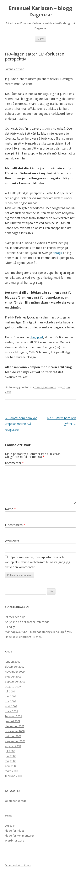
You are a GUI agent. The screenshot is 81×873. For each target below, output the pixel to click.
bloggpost (36, 337)
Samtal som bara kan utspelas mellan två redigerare (21, 424)
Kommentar (14, 463)
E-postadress (15, 525)
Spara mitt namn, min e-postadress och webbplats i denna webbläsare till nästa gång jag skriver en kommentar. (37, 562)
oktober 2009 (13, 676)
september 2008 (15, 741)
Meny (40, 38)
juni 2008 (10, 756)
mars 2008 (11, 771)
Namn (10, 509)
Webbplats (12, 541)
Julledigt (10, 627)
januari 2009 (12, 721)
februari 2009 (13, 716)
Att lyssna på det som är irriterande (27, 622)
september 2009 (15, 681)
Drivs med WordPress (18, 865)
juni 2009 (10, 696)
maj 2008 (10, 761)
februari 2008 (13, 776)
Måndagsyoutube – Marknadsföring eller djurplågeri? (38, 632)
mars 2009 (11, 711)
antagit (57, 253)
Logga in (10, 825)
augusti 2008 (13, 746)
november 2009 (15, 671)
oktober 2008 (13, 736)
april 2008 (11, 766)
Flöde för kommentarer (19, 835)
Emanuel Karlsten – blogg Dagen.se (40, 11)
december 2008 (14, 726)
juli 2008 (10, 751)
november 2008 (15, 731)
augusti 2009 (13, 686)
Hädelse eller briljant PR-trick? (23, 637)
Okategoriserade (45, 387)
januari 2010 (12, 661)
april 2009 (11, 706)
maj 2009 (10, 701)
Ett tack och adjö (15, 617)
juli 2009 (10, 691)
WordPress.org (14, 840)
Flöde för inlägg (14, 830)
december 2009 (14, 666)
